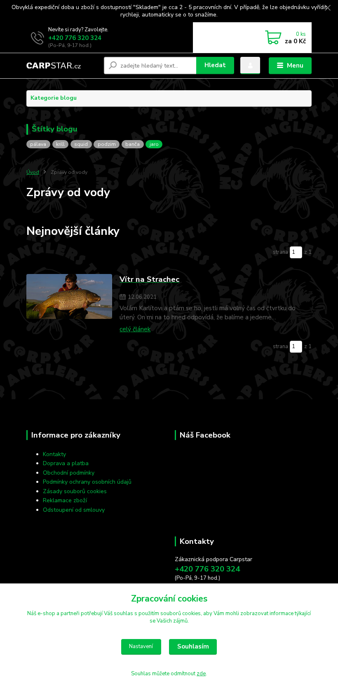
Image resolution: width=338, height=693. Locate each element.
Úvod (32, 172)
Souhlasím (193, 646)
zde (201, 673)
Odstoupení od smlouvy (74, 510)
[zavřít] (327, 8)
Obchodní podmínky (68, 473)
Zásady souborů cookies (75, 491)
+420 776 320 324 (74, 38)
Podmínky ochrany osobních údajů (87, 482)
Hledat (215, 65)
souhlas (123, 613)
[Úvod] (62, 65)
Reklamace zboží (65, 500)
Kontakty (54, 454)
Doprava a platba (66, 463)
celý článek (135, 329)
